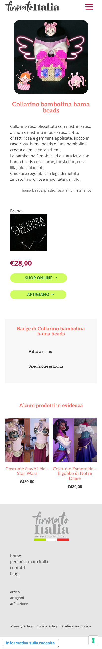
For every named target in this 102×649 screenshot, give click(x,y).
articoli (16, 592)
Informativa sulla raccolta (30, 642)
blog (14, 573)
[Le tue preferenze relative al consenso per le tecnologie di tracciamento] (93, 640)
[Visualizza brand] (28, 249)
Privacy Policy (22, 626)
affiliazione (19, 603)
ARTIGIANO (38, 294)
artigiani (17, 597)
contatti (17, 567)
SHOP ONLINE (38, 278)
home (15, 556)
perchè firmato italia (29, 561)
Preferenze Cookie (76, 626)
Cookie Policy (47, 626)
